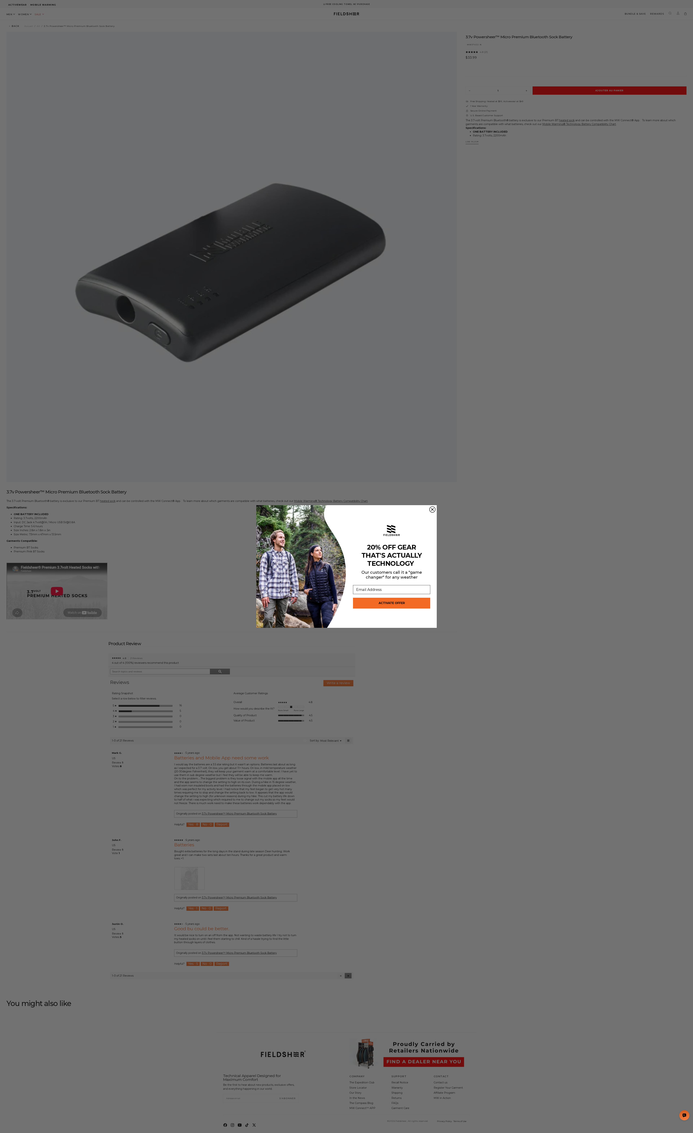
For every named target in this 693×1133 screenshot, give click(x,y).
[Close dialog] (432, 509)
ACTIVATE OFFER (392, 603)
